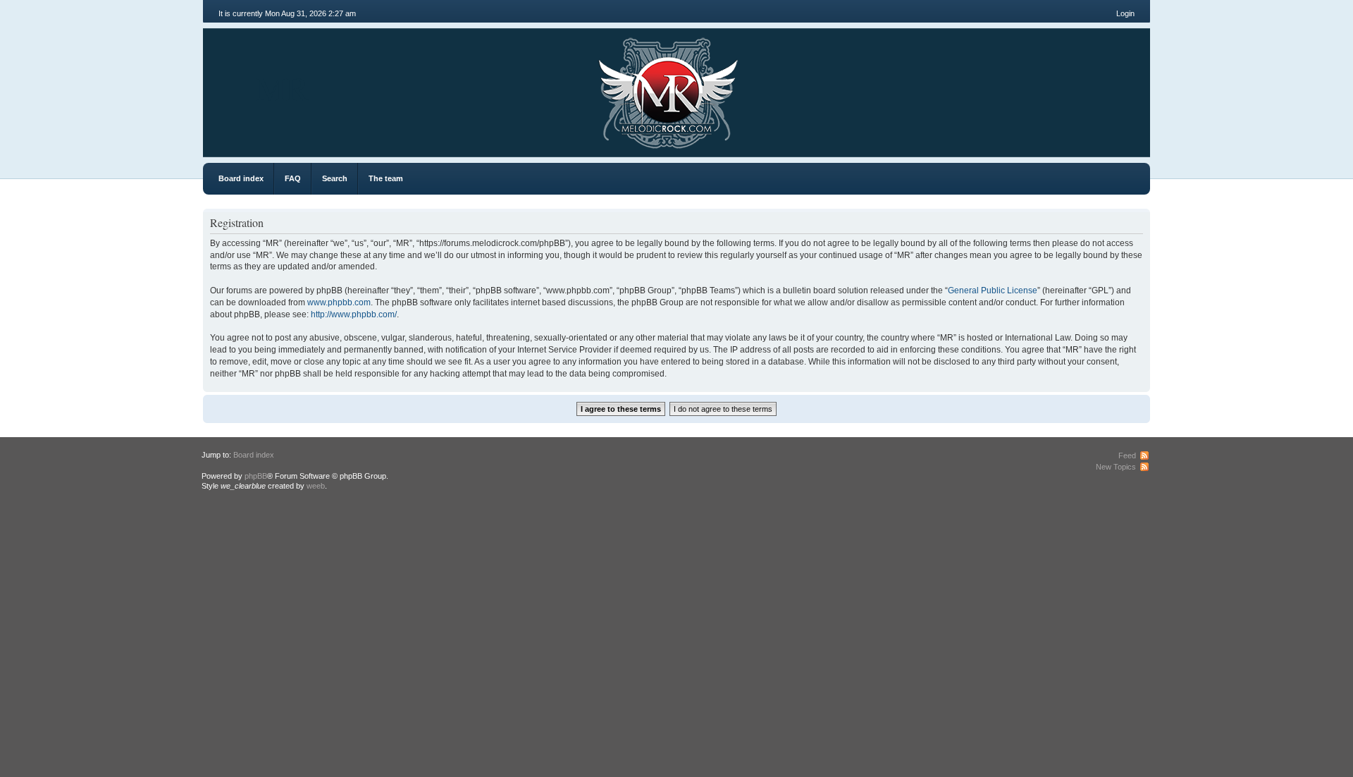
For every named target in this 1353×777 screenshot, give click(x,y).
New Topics (1116, 467)
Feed (1127, 455)
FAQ (293, 178)
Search (334, 178)
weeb (316, 486)
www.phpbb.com (339, 302)
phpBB (256, 476)
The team (386, 178)
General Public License (992, 290)
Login (1125, 13)
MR (282, 87)
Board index (241, 178)
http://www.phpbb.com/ (354, 314)
